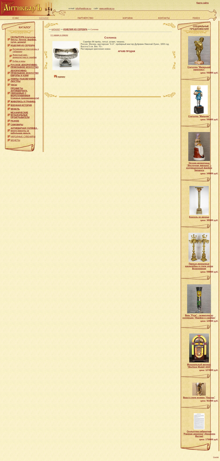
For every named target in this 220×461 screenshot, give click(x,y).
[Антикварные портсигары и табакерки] (11, 49)
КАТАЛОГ (44, 18)
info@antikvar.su (83, 8)
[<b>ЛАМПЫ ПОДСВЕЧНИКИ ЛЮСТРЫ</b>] (9, 79)
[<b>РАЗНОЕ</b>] (9, 120)
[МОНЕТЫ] (9, 139)
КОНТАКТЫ (164, 18)
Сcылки (216, 457)
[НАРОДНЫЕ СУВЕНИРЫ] (9, 136)
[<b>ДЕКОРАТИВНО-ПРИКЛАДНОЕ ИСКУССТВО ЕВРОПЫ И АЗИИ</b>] (9, 72)
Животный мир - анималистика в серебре (25, 56)
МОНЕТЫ (15, 140)
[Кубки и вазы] (11, 60)
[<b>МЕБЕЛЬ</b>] (9, 108)
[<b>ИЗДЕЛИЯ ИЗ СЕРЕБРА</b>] (9, 45)
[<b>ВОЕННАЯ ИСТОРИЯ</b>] (9, 104)
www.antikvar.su (106, 8)
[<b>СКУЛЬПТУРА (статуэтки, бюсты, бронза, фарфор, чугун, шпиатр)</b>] (9, 39)
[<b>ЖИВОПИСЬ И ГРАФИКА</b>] (9, 101)
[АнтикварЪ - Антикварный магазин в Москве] (21, 14)
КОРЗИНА (128, 18)
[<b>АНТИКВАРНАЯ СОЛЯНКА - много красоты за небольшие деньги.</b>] (9, 130)
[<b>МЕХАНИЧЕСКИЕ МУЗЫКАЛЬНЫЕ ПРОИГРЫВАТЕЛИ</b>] (9, 114)
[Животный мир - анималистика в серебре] (11, 55)
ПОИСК (196, 18)
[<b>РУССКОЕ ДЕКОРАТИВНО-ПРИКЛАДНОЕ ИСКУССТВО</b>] (9, 65)
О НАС (15, 18)
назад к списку (59, 35)
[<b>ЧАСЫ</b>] (9, 84)
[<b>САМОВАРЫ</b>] (9, 124)
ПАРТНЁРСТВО (85, 18)
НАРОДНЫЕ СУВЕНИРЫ (23, 136)
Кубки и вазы (19, 61)
